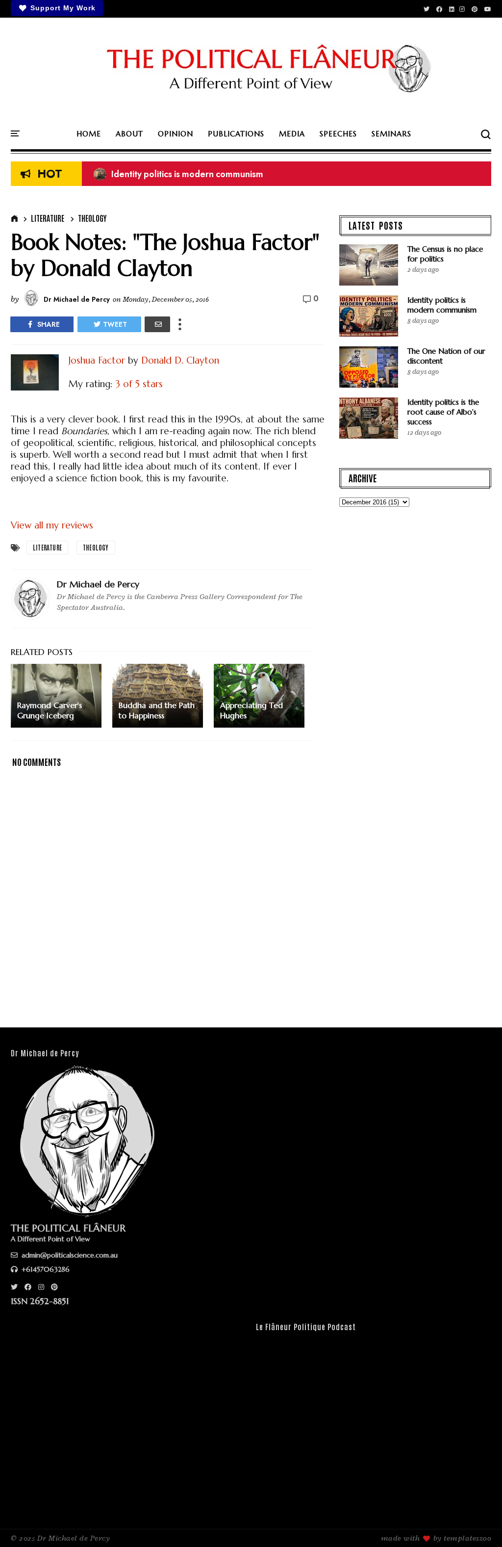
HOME (88, 133)
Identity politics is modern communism (178, 174)
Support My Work (63, 8)
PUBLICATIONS (236, 133)
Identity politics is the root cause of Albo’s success (443, 411)
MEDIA (292, 133)
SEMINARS (391, 133)
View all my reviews (52, 525)
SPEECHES (338, 133)
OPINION (175, 133)
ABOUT (129, 133)
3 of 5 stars (139, 384)
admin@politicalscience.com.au (69, 1255)
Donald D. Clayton (180, 360)
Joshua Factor (97, 360)
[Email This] (157, 324)
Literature (47, 218)
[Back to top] (477, 1523)
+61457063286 (45, 1269)
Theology (92, 218)
